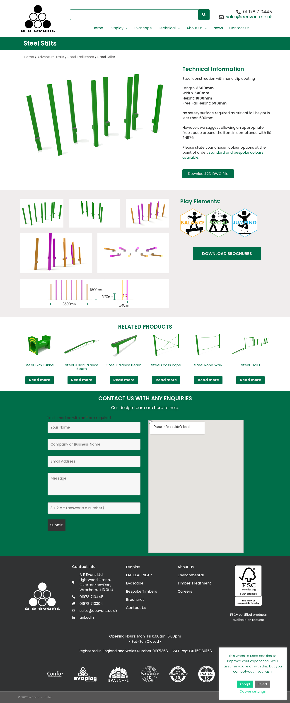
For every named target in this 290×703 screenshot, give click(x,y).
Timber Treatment (194, 583)
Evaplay (116, 28)
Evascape (143, 28)
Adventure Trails (50, 57)
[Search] (204, 14)
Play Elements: (200, 201)
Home (97, 28)
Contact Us (239, 28)
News (218, 28)
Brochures (135, 599)
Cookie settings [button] (252, 691)
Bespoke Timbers (141, 591)
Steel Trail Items (81, 57)
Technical (167, 28)
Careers (185, 591)
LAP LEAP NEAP (139, 575)
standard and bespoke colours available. (222, 155)
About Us (194, 28)
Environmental (191, 575)
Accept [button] (244, 684)
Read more (39, 380)
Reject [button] (262, 684)
